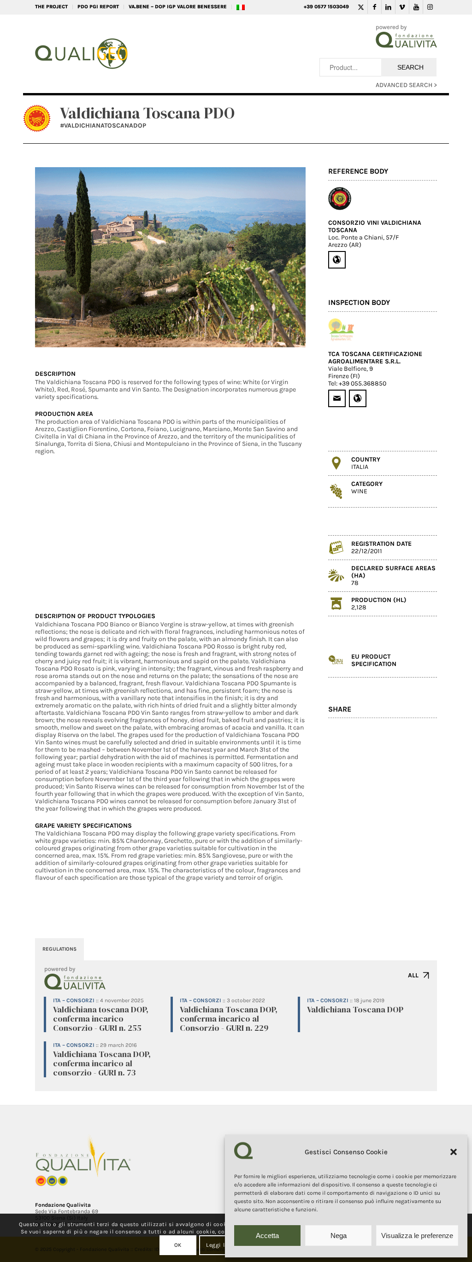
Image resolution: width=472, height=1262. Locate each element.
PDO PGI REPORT (98, 7)
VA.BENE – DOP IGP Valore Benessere (178, 7)
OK (178, 1245)
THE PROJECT (51, 7)
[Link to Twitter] (360, 7)
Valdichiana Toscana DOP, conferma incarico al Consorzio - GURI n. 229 (228, 1019)
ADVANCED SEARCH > (406, 85)
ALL (413, 975)
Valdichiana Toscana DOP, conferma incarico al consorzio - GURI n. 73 (102, 1063)
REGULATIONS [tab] (59, 949)
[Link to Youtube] (416, 7)
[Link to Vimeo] (402, 7)
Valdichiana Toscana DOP (355, 1009)
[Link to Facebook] (374, 7)
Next (285, 257)
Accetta (267, 1235)
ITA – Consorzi (73, 1000)
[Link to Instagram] (430, 7)
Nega (338, 1235)
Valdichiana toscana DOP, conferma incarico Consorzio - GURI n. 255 (100, 1019)
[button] (453, 1152)
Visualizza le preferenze (417, 1235)
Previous (56, 257)
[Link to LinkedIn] (388, 7)
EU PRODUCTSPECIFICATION (373, 660)
